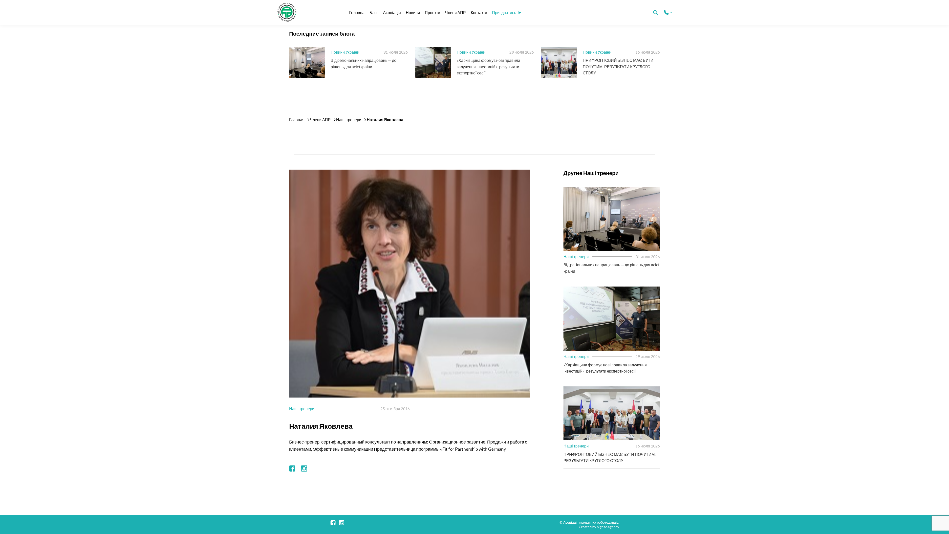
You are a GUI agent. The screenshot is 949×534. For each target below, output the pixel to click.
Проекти (432, 12)
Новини (413, 12)
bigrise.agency (608, 527)
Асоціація (392, 12)
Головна (357, 12)
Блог (373, 12)
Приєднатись (504, 12)
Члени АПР (455, 12)
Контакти (479, 12)
